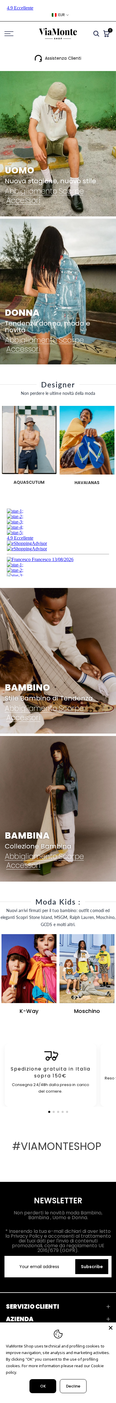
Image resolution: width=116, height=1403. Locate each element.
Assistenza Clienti (63, 58)
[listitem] (50, 1075)
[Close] (111, 1328)
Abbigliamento (31, 191)
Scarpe (71, 191)
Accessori (23, 200)
